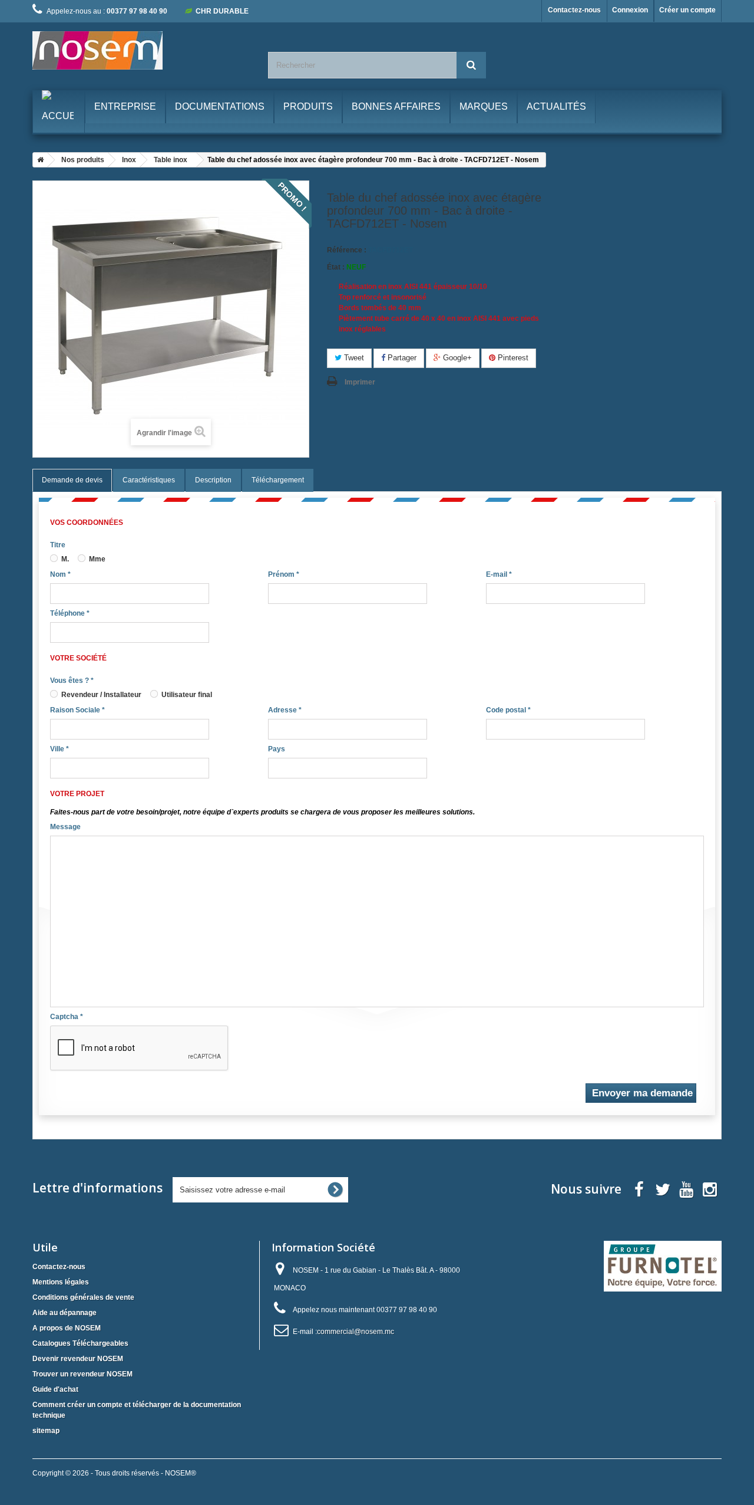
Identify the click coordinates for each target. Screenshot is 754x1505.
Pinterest (511, 357)
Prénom (283, 574)
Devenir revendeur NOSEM (77, 1359)
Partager (400, 357)
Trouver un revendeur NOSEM (82, 1374)
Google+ (456, 357)
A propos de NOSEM (66, 1328)
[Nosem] (141, 50)
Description (213, 480)
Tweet (353, 357)
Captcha (66, 1017)
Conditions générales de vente (83, 1297)
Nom (60, 574)
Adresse (285, 710)
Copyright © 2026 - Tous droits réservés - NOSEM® (114, 1473)
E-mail (499, 574)
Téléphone (70, 613)
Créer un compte (687, 10)
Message (65, 827)
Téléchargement (278, 480)
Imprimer (360, 382)
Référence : (346, 250)
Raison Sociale (77, 710)
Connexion (630, 10)
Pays (276, 749)
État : (336, 267)
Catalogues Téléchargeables (80, 1343)
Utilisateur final (186, 695)
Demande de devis (72, 480)
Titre (57, 545)
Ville (59, 749)
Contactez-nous (574, 10)
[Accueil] (38, 160)
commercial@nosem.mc (355, 1331)
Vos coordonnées (86, 522)
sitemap (45, 1431)
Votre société (78, 658)
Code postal (508, 710)
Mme (96, 559)
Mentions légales (60, 1282)
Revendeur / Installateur (100, 695)
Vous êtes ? (72, 680)
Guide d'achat (55, 1389)
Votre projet (77, 794)
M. (64, 559)
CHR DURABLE (222, 11)
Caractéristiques (149, 480)
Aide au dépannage (64, 1313)
